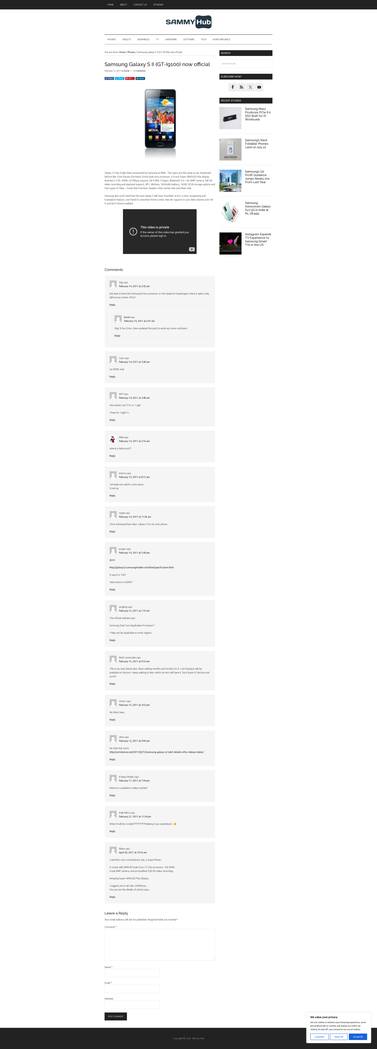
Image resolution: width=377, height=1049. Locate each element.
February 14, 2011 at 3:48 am (134, 397)
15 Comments (139, 71)
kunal (127, 317)
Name (108, 967)
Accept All (358, 1037)
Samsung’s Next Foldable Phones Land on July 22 (256, 143)
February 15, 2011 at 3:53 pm (134, 705)
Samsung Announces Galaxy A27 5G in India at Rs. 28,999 (258, 208)
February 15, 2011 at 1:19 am (134, 610)
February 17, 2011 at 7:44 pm (134, 780)
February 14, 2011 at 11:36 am (135, 516)
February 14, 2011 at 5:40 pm (134, 552)
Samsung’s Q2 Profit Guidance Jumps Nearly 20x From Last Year (257, 177)
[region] (338, 1027)
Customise (319, 1037)
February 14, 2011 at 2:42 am (134, 286)
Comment (111, 927)
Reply (112, 304)
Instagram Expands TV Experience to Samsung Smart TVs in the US (258, 239)
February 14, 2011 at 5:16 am (134, 441)
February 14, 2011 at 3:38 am (134, 362)
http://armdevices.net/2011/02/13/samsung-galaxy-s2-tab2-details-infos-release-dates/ (157, 752)
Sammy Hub (188, 22)
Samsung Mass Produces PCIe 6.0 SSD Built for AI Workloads (258, 114)
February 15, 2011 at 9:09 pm (134, 741)
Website (109, 998)
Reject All (339, 1037)
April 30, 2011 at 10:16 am (133, 852)
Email (108, 983)
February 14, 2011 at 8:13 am (134, 477)
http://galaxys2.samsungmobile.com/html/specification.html (142, 567)
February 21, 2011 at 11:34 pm (135, 816)
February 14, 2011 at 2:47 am (139, 321)
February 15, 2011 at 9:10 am (134, 661)
